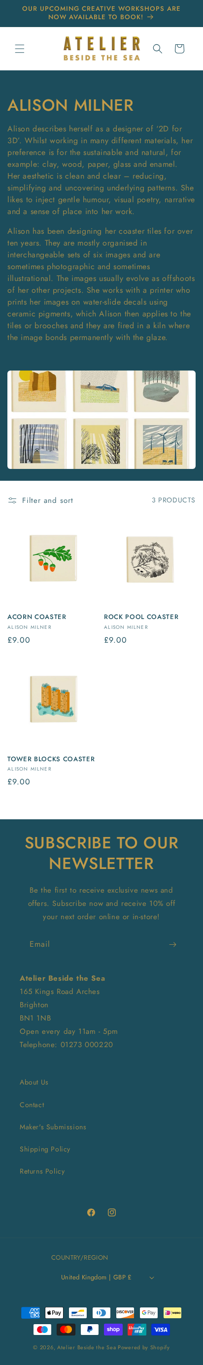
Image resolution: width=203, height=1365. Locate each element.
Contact (32, 1105)
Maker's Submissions (53, 1127)
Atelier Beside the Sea (86, 1347)
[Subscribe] (172, 944)
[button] (20, 49)
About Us (34, 1082)
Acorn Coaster (37, 617)
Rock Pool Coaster (141, 617)
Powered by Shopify (144, 1347)
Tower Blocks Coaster (51, 759)
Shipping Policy (45, 1149)
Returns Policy (42, 1171)
